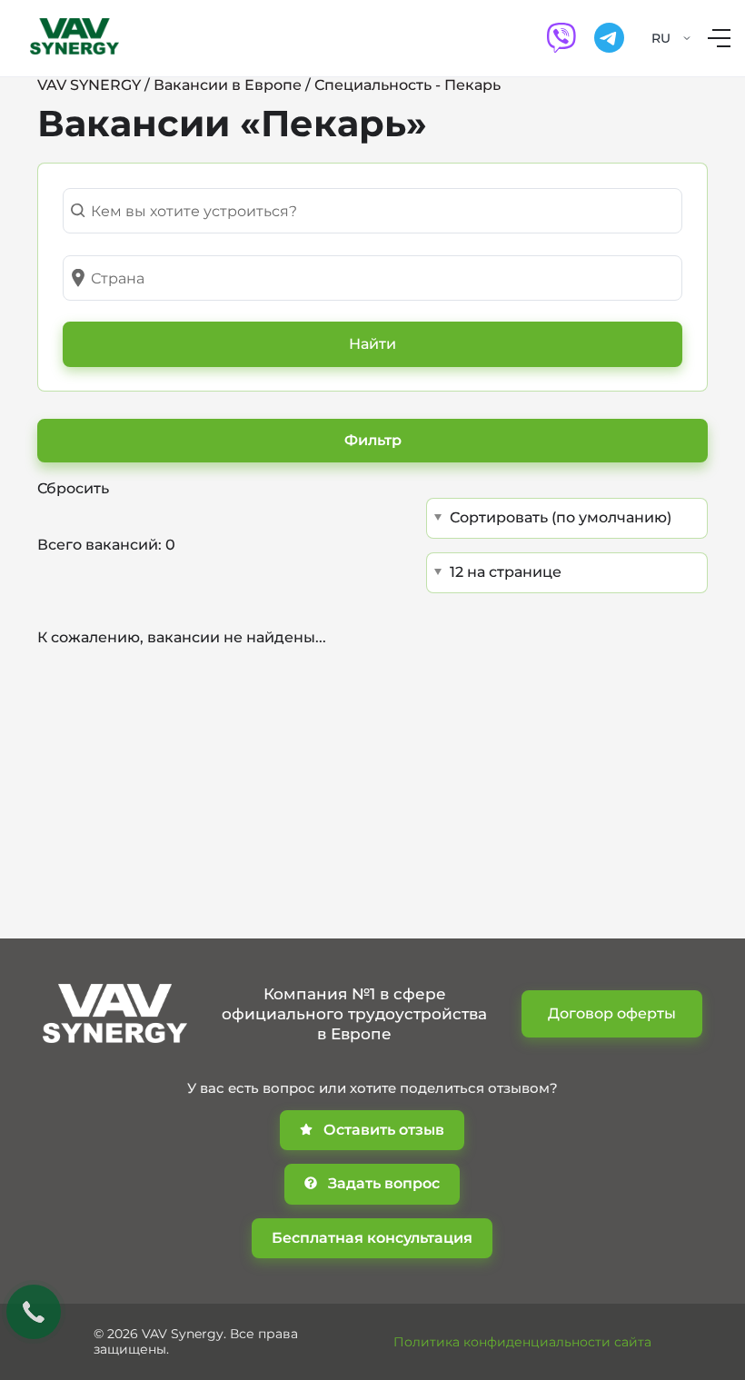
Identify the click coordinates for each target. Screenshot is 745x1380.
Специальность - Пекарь (407, 85)
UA (660, 61)
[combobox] (372, 210)
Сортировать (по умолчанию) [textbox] (560, 517)
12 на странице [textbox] (505, 572)
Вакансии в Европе (228, 85)
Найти (372, 343)
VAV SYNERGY (89, 85)
